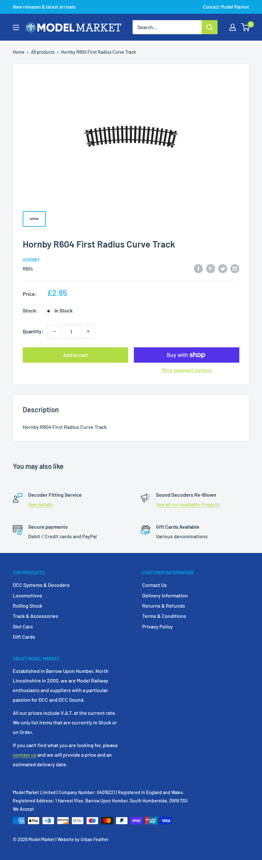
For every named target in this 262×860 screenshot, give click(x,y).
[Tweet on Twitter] (222, 268)
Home (19, 52)
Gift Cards (24, 637)
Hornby (31, 260)
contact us (24, 755)
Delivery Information (165, 595)
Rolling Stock (27, 606)
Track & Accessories (35, 616)
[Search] (210, 27)
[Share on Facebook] (198, 268)
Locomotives (27, 595)
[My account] (232, 27)
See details (40, 504)
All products (43, 52)
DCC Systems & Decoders (41, 585)
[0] (246, 27)
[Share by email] (234, 268)
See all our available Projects (188, 504)
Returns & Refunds (163, 606)
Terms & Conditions (164, 616)
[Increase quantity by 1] (88, 331)
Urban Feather (95, 839)
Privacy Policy (157, 626)
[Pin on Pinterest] (210, 268)
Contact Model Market (226, 7)
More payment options (187, 370)
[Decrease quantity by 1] (54, 331)
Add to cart (75, 355)
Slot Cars (23, 626)
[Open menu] (16, 27)
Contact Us (154, 585)
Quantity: (33, 331)
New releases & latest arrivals (44, 7)
